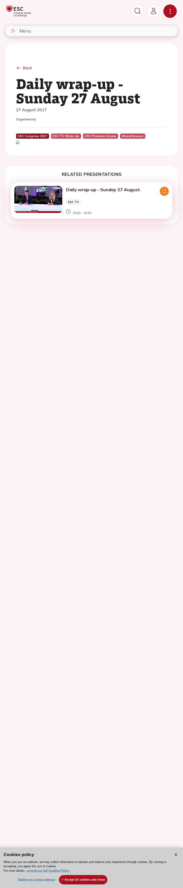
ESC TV (73, 202)
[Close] (176, 855)
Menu (25, 31)
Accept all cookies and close (84, 879)
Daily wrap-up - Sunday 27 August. (103, 189)
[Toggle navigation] (170, 11)
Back (27, 67)
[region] (91, 868)
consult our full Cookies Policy (48, 870)
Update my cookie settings (36, 879)
